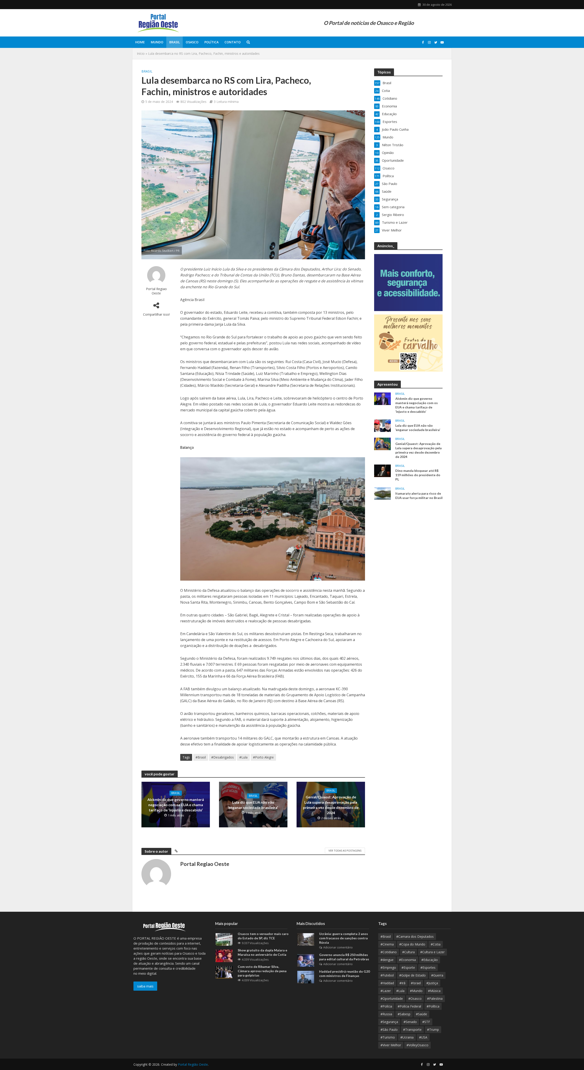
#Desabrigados (222, 757)
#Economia (407, 960)
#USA (423, 1037)
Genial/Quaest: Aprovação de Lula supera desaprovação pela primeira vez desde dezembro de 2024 (331, 805)
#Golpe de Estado (412, 975)
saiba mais (145, 986)
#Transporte (412, 1029)
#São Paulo (389, 1029)
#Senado (410, 1022)
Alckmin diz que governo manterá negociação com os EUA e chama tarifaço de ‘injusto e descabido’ (175, 804)
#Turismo (388, 1037)
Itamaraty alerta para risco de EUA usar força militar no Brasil (419, 495)
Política (211, 42)
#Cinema (387, 944)
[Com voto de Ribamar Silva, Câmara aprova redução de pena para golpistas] (224, 972)
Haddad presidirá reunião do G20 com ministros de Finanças (344, 973)
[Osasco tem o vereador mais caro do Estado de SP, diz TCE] (224, 939)
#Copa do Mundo (412, 944)
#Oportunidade (392, 998)
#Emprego (388, 967)
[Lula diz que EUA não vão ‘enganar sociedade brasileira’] (382, 425)
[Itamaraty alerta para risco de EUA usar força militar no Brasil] (382, 493)
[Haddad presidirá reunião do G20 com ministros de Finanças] (305, 976)
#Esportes (427, 967)
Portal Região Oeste (193, 1064)
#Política (433, 1006)
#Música (434, 991)
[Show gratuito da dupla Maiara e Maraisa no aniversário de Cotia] (224, 955)
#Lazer (386, 991)
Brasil (174, 42)
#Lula (243, 757)
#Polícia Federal (409, 1006)
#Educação (429, 960)
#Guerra (437, 975)
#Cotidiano (389, 952)
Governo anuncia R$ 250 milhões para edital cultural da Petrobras (344, 957)
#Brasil (201, 757)
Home (140, 42)
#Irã (402, 983)
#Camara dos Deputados (415, 936)
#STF (426, 1022)
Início (141, 53)
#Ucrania (407, 1037)
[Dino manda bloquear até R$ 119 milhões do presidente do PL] (382, 470)
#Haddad (387, 983)
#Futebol (387, 975)
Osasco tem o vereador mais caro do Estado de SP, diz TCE (263, 936)
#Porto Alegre (263, 757)
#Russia (386, 1014)
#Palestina (435, 998)
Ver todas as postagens (344, 850)
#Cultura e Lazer (432, 952)
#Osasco (415, 998)
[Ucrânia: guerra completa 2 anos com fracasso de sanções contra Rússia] (305, 939)
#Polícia (386, 1006)
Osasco (192, 42)
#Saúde (421, 1014)
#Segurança (389, 1022)
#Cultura (408, 952)
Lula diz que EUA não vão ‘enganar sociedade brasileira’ (253, 805)
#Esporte (408, 967)
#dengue (387, 960)
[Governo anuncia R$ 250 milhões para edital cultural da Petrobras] (305, 960)
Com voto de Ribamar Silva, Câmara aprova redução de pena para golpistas (262, 971)
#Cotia (436, 944)
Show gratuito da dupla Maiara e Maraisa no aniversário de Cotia (262, 952)
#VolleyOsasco (417, 1045)
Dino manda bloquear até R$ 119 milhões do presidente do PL (417, 475)
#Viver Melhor (391, 1045)
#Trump (433, 1029)
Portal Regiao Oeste (156, 291)
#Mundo (416, 991)
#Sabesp (404, 1014)
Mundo (157, 42)
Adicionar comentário (338, 947)
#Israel (416, 983)
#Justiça (432, 983)
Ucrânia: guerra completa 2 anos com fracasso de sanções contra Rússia (343, 938)
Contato (232, 42)
